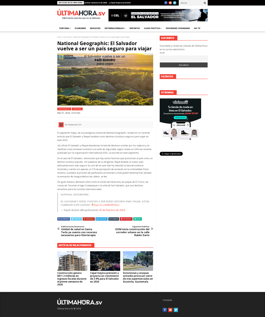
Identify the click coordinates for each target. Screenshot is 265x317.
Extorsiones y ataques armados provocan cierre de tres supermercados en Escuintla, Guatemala (138, 277)
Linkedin (103, 219)
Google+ (90, 219)
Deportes (135, 28)
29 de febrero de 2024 (112, 210)
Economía (80, 28)
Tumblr (114, 219)
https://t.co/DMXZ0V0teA (106, 204)
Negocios (95, 28)
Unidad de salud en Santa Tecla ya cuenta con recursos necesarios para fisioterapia (79, 231)
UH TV (197, 28)
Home (59, 37)
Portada (77, 109)
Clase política (152, 28)
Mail (139, 219)
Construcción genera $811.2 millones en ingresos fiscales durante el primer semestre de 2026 (71, 278)
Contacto (167, 300)
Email (162, 52)
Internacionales (114, 28)
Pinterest (127, 219)
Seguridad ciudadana (178, 28)
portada (64, 28)
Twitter (77, 219)
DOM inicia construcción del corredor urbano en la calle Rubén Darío (132, 231)
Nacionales (67, 37)
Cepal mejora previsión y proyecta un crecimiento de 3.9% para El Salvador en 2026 (104, 277)
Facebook (64, 219)
